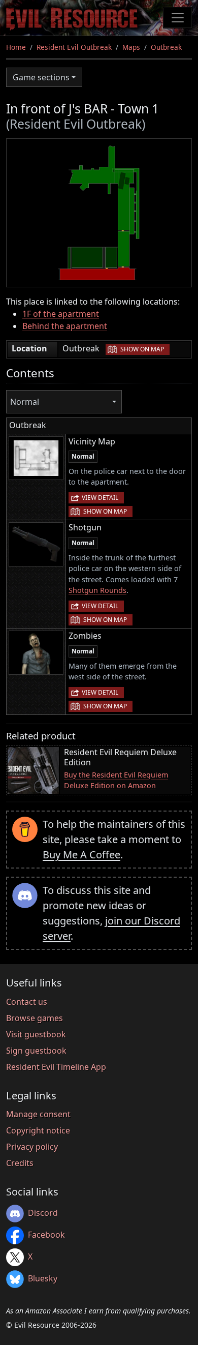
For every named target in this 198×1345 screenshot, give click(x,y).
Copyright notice (38, 1130)
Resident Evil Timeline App (56, 1066)
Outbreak (166, 47)
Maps (131, 47)
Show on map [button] (142, 349)
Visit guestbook (36, 1034)
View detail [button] (100, 497)
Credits (20, 1163)
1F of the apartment (60, 313)
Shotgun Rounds (97, 590)
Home (16, 47)
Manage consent (38, 1114)
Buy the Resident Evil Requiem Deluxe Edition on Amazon (116, 780)
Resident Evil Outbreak (74, 47)
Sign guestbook (36, 1050)
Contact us (26, 1001)
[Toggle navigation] (177, 18)
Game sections (41, 77)
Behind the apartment (64, 326)
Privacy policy (32, 1146)
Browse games (34, 1018)
